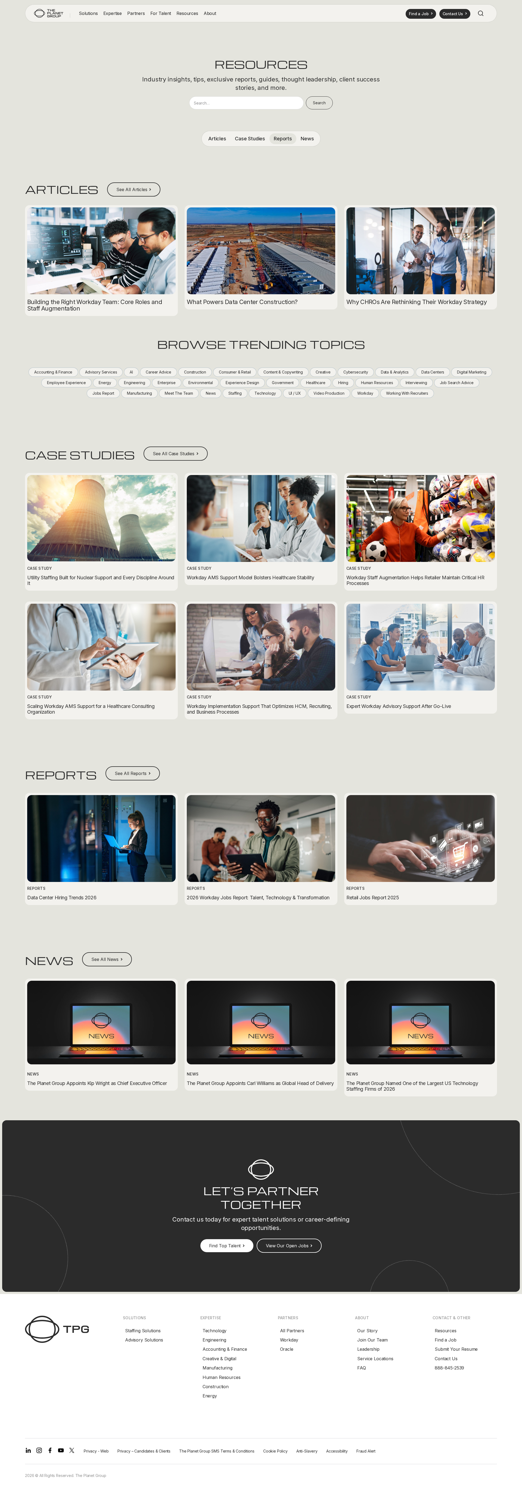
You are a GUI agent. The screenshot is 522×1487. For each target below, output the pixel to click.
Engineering (214, 1340)
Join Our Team (372, 1340)
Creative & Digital (219, 1358)
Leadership (368, 1349)
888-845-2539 (449, 1368)
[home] (48, 13)
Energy (210, 1396)
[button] (88, 13)
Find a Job (445, 1340)
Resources (445, 1330)
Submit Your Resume (456, 1349)
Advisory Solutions (144, 1340)
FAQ (361, 1368)
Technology (214, 1330)
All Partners (292, 1330)
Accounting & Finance (225, 1349)
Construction (216, 1386)
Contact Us (446, 1358)
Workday (289, 1340)
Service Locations (375, 1358)
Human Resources (222, 1377)
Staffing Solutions (143, 1330)
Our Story (367, 1330)
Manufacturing (217, 1368)
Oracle (286, 1349)
